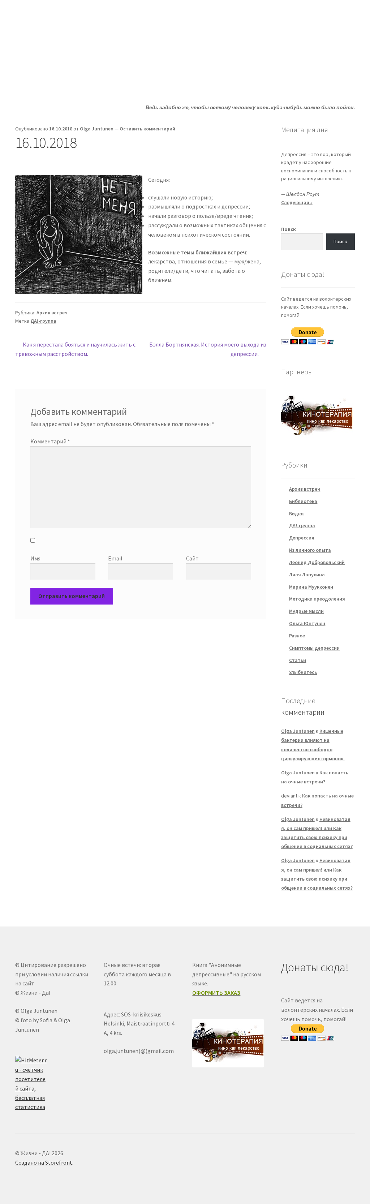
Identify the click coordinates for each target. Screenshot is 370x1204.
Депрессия (301, 537)
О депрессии (209, 59)
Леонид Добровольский (317, 562)
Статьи (161, 59)
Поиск (288, 229)
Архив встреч (52, 312)
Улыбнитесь (263, 59)
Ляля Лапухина (307, 574)
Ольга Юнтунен (307, 623)
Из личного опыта (310, 550)
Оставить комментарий (147, 128)
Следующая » (297, 202)
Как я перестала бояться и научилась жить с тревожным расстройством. (75, 348)
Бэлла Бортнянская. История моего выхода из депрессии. (207, 348)
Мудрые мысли (306, 611)
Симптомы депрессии (314, 648)
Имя (35, 558)
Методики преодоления (317, 598)
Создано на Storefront (43, 1162)
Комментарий (50, 441)
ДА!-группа (62, 59)
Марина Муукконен (311, 587)
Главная (25, 59)
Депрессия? (114, 59)
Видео (296, 513)
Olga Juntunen (96, 128)
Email (115, 558)
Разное (297, 635)
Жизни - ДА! (44, 22)
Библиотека (303, 501)
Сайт (192, 558)
